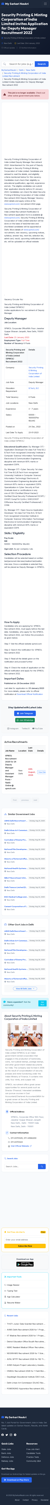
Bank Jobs (6, 1453)
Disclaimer (45, 1500)
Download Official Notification (30, 694)
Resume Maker (13, 1303)
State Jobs (6, 1449)
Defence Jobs (7, 1457)
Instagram (14, 728)
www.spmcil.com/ (12, 204)
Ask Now (42, 1003)
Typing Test (12, 1291)
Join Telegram (26, 713)
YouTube (39, 728)
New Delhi (30, 70)
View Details (43, 772)
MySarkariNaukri (9, 70)
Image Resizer (13, 1285)
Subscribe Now (25, 1246)
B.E (37, 388)
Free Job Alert (32, 1449)
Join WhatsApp (26, 720)
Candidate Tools (33, 1453)
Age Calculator (13, 1297)
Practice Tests (32, 1457)
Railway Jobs (7, 1461)
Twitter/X (26, 728)
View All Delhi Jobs (24, 989)
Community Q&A (33, 1461)
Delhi (21, 70)
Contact (26, 1500)
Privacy (35, 1500)
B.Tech (32, 388)
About (17, 1500)
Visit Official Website (20, 1146)
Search (42, 64)
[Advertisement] (25, 130)
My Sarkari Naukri (17, 3)
